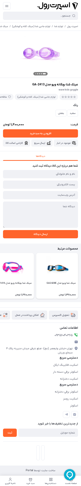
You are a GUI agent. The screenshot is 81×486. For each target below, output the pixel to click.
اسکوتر (74, 406)
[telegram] (66, 414)
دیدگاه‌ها (40, 156)
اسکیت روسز (70, 399)
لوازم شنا (58, 26)
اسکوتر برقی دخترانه (66, 392)
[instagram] (74, 414)
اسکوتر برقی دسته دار (65, 372)
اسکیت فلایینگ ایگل (65, 365)
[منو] (7, 6)
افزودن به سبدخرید (40, 133)
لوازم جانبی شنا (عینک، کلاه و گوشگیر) (31, 26)
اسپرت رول (72, 26)
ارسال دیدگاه (40, 234)
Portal (29, 470)
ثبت (10, 433)
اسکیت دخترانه (69, 379)
